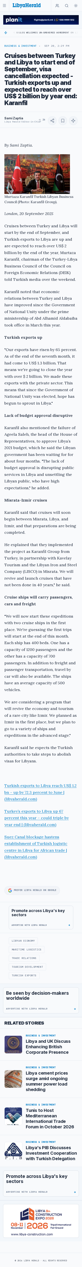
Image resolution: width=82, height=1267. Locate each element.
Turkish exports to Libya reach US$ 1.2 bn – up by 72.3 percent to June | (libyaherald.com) (40, 792)
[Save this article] (62, 120)
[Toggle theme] (76, 5)
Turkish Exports (24, 975)
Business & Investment (20, 45)
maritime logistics (27, 949)
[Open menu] (4, 5)
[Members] (57, 5)
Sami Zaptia (13, 118)
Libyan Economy (23, 940)
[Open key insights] (73, 120)
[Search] (66, 5)
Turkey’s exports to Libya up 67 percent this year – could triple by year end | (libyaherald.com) (36, 818)
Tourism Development (27, 966)
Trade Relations (24, 958)
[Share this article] (52, 120)
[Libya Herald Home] (26, 5)
